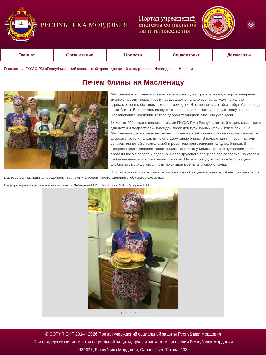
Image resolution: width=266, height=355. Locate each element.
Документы (239, 55)
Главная (26, 55)
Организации (80, 55)
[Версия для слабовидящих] (251, 24)
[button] (47, 248)
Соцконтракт (186, 55)
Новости (133, 55)
